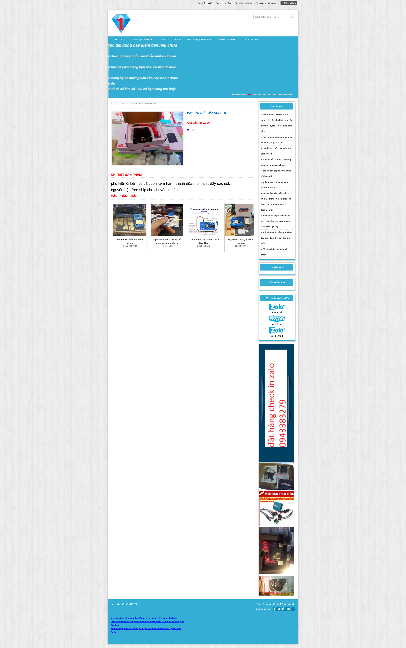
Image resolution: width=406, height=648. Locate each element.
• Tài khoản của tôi (204, 3)
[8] (269, 94)
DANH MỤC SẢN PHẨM (143, 39)
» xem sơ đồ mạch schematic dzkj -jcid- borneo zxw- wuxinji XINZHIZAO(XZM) (276, 221)
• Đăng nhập (260, 3)
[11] (285, 94)
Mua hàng (191, 130)
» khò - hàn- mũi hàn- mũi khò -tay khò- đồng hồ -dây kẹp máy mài (276, 238)
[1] (234, 94)
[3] (244, 94)
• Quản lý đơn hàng (223, 3)
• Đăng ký (272, 3)
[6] (259, 94)
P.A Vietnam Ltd (287, 604)
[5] (254, 94)
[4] (249, 94)
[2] (239, 94)
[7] (264, 94)
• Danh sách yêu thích (243, 3)
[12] (290, 94)
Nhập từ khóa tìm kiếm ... (291, 16)
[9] (274, 94)
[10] (280, 94)
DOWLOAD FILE (251, 39)
